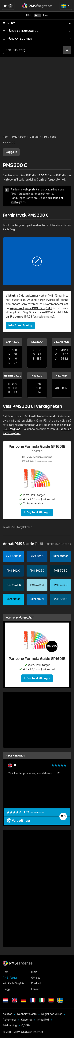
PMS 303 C (60, 570)
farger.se (20, 963)
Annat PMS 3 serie (23, 543)
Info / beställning (20, 325)
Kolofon (7, 1014)
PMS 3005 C (13, 556)
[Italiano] (42, 1000)
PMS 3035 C (13, 585)
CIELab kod (61, 342)
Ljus (45, 15)
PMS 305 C (60, 585)
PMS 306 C (13, 599)
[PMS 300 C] (37, 261)
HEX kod (61, 375)
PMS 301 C (37, 556)
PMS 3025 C (37, 570)
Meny (11, 23)
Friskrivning (10, 1025)
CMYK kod (13, 342)
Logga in (11, 152)
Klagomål (26, 1019)
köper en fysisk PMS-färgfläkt (31, 308)
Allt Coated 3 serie (57, 544)
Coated (22, 31)
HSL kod (37, 375)
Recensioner (15, 755)
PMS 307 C (37, 599)
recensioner (34, 812)
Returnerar (9, 1019)
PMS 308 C (60, 599)
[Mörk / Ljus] (37, 15)
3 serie (20, 179)
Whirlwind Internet (32, 1032)
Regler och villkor (51, 1014)
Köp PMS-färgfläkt (20, 617)
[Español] (51, 1000)
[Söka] (67, 50)
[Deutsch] (23, 1000)
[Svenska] (66, 6)
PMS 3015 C (61, 556)
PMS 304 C (37, 585)
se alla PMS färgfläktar (16, 527)
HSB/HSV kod (12, 375)
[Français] (32, 1000)
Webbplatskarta (27, 1014)
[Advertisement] (37, 94)
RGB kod (37, 342)
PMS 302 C (13, 570)
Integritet (43, 1019)
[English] (14, 1000)
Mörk (29, 15)
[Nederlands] (5, 1000)
